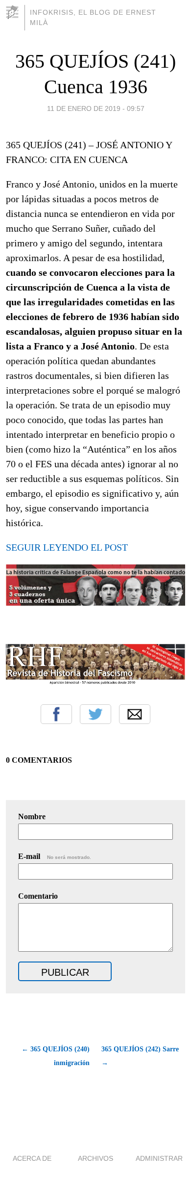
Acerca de (32, 1158)
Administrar (159, 1158)
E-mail (54, 856)
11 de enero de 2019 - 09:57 (95, 108)
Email (134, 714)
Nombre (32, 816)
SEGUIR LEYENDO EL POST (67, 547)
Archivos (95, 1158)
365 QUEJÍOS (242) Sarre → (140, 1056)
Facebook (56, 714)
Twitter (95, 714)
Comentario (38, 896)
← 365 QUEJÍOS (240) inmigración (56, 1056)
